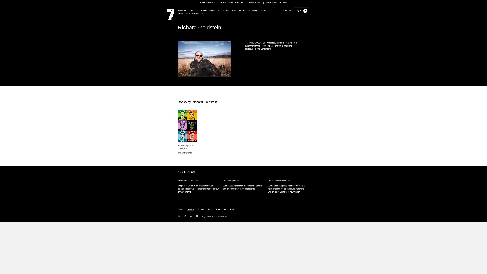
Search (288, 11)
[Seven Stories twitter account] (191, 216)
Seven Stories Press (186, 11)
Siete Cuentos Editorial (277, 181)
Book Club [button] (236, 11)
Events (220, 11)
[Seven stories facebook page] (185, 216)
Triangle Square (230, 181)
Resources (221, 209)
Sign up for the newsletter (213, 217)
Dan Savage (184, 146)
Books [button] (204, 11)
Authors (212, 11)
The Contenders (185, 153)
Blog (227, 11)
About (232, 209)
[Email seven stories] (179, 216)
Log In (298, 11)
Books (180, 209)
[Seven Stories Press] (170, 15)
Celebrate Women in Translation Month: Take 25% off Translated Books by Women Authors (239, 2)
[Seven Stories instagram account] (197, 216)
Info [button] (244, 11)
